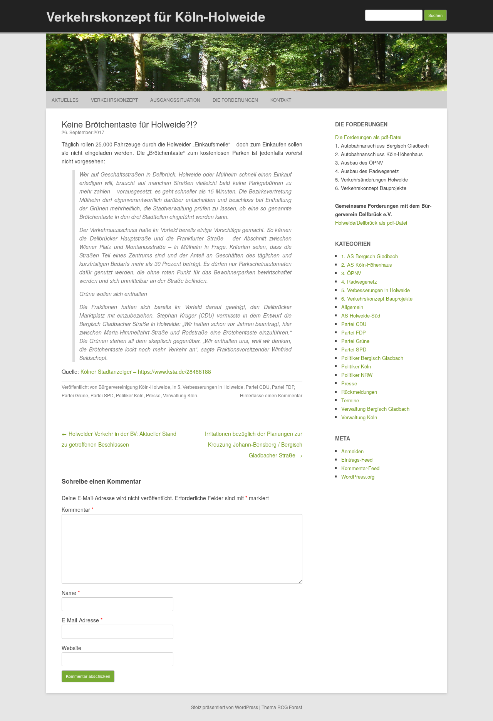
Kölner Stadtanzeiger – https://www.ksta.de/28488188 (145, 371)
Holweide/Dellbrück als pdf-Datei (371, 222)
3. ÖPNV (351, 273)
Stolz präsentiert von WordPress (224, 707)
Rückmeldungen (359, 391)
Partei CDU (258, 386)
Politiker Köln (130, 395)
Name (71, 593)
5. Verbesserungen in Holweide (210, 386)
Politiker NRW (356, 374)
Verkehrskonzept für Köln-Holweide (155, 16)
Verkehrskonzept (114, 99)
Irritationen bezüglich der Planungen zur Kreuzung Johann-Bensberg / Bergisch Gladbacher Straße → (253, 444)
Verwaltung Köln (180, 395)
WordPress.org (357, 476)
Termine (350, 400)
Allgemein (352, 307)
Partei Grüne (75, 395)
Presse (153, 395)
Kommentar (78, 509)
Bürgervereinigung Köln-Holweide (134, 386)
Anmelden (352, 451)
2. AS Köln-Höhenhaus (366, 264)
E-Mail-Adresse (82, 620)
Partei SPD (102, 395)
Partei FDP (283, 386)
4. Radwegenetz (359, 281)
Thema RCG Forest (282, 707)
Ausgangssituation (175, 99)
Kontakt (280, 99)
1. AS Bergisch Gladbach (369, 256)
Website (71, 648)
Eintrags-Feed (356, 459)
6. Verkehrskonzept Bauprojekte (377, 298)
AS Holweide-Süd (360, 315)
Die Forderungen (235, 99)
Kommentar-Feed (360, 468)
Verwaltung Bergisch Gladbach (375, 408)
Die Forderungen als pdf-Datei (368, 137)
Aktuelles (65, 99)
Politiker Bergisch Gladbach (372, 357)
